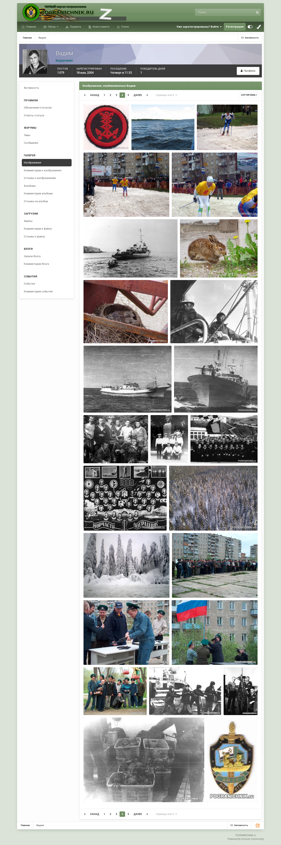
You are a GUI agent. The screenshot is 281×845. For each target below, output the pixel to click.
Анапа (157, 449)
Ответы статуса (34, 115)
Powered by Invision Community (246, 839)
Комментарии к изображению (43, 170)
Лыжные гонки (210, 140)
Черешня (92, 453)
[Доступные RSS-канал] (257, 825)
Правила (75, 26)
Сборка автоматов (98, 655)
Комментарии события (38, 291)
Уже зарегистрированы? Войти (198, 26)
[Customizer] (250, 27)
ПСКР (90, 268)
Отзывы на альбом (36, 201)
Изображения (32, 162)
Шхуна (181, 403)
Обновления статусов (235, 12)
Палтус (231, 705)
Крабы (90, 792)
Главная (30, 26)
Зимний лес (94, 588)
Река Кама (141, 140)
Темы (27, 135)
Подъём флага (184, 655)
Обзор (51, 26)
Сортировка (248, 95)
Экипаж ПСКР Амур (206, 453)
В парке (91, 705)
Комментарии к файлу (38, 228)
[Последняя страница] (147, 95)
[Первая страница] (85, 95)
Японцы (178, 333)
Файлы (28, 221)
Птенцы (91, 333)
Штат (89, 136)
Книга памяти (100, 26)
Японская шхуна (97, 403)
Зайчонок (189, 268)
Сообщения (31, 142)
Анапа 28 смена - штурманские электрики (113, 521)
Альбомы (30, 185)
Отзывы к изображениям (40, 178)
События (29, 283)
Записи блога (32, 256)
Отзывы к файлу (34, 236)
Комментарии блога (36, 263)
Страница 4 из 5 (165, 95)
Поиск (125, 26)
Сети (155, 705)
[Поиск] (257, 12)
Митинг (180, 588)
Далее (138, 95)
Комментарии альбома (38, 193)
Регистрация (235, 26)
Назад (94, 95)
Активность (31, 87)
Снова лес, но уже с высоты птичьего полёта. (202, 521)
